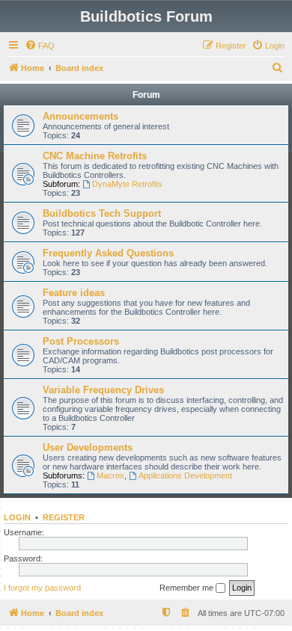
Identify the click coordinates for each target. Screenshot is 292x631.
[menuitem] (40, 46)
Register (64, 517)
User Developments (88, 447)
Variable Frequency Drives (103, 389)
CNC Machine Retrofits (95, 155)
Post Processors (81, 341)
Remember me (187, 587)
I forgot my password (42, 587)
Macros (110, 475)
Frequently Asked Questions (108, 253)
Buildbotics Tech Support (102, 213)
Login (17, 517)
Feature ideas (74, 292)
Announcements (80, 116)
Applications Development (185, 475)
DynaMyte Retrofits (127, 183)
